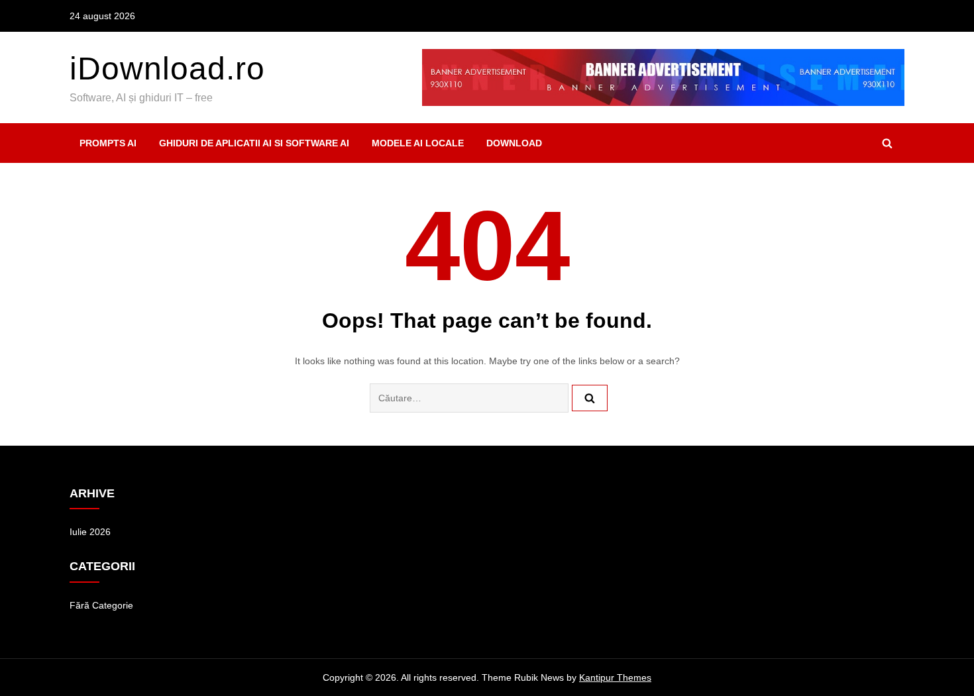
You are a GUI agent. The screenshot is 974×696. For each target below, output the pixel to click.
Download (514, 143)
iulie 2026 (90, 531)
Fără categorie (101, 605)
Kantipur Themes (615, 677)
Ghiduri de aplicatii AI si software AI (254, 143)
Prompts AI (108, 143)
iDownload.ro (167, 68)
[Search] (590, 398)
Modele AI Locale (418, 143)
